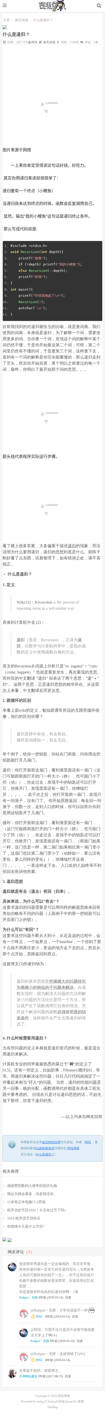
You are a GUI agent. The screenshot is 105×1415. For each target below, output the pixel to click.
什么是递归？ (45, 1154)
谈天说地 (21, 20)
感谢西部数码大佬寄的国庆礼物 (32, 1186)
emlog (40, 1401)
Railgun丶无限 (28, 1297)
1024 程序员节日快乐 (23, 1218)
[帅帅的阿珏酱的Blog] (53, 6)
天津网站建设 (28, 1376)
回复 (68, 1297)
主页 (6, 20)
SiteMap (52, 1407)
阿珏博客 (73, 1148)
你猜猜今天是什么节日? (25, 1226)
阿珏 (34, 42)
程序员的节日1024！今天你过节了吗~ (36, 1210)
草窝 (81, 1401)
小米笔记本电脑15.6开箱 (26, 1202)
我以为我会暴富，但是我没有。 (32, 1194)
